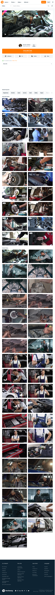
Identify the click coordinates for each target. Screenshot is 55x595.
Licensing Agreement (19, 567)
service (24, 92)
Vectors (6, 2)
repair (41, 92)
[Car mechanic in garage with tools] (40, 390)
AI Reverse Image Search (6, 578)
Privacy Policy (42, 591)
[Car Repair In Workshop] (15, 255)
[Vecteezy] (2, 2)
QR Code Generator (4, 584)
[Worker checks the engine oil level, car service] (40, 525)
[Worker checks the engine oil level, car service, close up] (14, 540)
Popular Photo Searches (20, 577)
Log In (48, 2)
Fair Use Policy (49, 591)
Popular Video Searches (20, 580)
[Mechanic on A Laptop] (14, 163)
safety (36, 92)
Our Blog (34, 572)
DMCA (18, 569)
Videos (19, 2)
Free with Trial (27, 51)
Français (45, 574)
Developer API (5, 575)
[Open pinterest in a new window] (22, 591)
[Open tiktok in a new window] (24, 591)
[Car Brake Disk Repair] (14, 178)
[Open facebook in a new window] (15, 591)
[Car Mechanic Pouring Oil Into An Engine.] (40, 178)
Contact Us (34, 568)
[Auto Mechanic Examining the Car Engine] (14, 104)
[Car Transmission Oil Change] (40, 148)
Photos (13, 2)
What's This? (14, 60)
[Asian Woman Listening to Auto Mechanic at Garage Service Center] (41, 134)
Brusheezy (4, 566)
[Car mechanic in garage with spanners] (14, 360)
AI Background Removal (5, 581)
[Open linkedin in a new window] (20, 591)
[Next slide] (50, 92)
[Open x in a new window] (26, 591)
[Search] (48, 6)
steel (30, 92)
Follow (34, 46)
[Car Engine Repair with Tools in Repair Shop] (40, 285)
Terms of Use (35, 591)
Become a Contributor (34, 574)
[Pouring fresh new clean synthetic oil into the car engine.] (40, 119)
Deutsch (45, 572)
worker (13, 92)
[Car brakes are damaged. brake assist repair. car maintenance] (40, 163)
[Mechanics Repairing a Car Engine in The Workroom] (40, 193)
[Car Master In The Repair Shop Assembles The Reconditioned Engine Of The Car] (14, 148)
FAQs (33, 566)
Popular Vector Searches (20, 573)
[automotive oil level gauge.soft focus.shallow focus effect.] (14, 119)
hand (19, 92)
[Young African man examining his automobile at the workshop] (14, 465)
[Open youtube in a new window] (28, 591)
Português (45, 570)
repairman (5, 92)
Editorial (26, 2)
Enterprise (4, 572)
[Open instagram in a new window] (17, 591)
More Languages (47, 575)
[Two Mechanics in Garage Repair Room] (40, 208)
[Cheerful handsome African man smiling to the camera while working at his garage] (40, 480)
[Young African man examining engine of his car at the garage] (14, 495)
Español (45, 568)
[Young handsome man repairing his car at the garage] (40, 465)
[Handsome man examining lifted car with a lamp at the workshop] (14, 480)
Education (4, 574)
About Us (34, 570)
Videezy (4, 570)
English (45, 566)
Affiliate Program (21, 571)
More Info (5, 63)
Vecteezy (4, 568)
